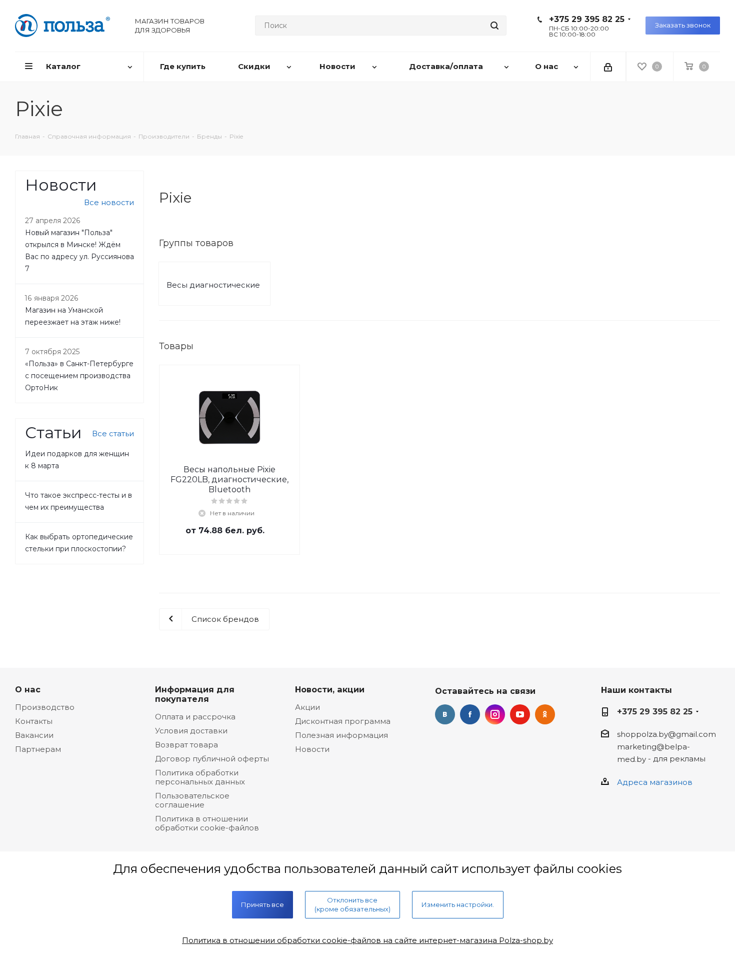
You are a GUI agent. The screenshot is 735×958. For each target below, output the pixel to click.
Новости (312, 749)
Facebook (470, 714)
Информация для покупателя (194, 694)
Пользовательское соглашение (192, 800)
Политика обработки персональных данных (200, 777)
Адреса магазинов (654, 782)
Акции (307, 707)
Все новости (109, 202)
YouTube (520, 714)
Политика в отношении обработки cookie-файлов (207, 823)
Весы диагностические (213, 285)
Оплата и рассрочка (195, 716)
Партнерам (38, 749)
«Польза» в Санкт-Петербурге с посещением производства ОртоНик (79, 376)
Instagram (495, 714)
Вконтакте (445, 714)
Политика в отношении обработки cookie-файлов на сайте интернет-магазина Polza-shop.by (367, 940)
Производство (44, 707)
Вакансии (34, 735)
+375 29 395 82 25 (586, 19)
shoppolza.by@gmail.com (666, 734)
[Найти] (494, 26)
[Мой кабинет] (608, 66)
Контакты (33, 721)
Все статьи (113, 433)
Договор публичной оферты (212, 758)
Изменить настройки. (458, 904)
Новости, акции (329, 689)
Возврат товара (186, 744)
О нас (27, 689)
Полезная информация (341, 735)
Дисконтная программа (342, 721)
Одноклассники (545, 714)
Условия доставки (191, 730)
